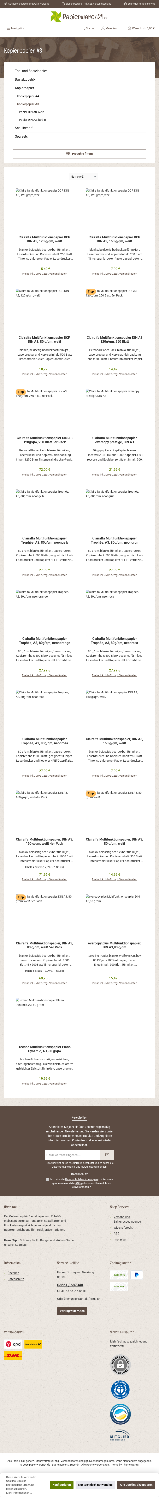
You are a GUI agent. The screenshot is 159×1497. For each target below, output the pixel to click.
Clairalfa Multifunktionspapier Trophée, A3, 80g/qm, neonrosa (114, 641)
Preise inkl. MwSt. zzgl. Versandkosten (44, 273)
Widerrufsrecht (123, 1227)
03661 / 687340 (70, 1285)
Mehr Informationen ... (19, 1492)
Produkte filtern (82, 154)
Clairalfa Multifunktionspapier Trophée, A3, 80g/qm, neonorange (44, 641)
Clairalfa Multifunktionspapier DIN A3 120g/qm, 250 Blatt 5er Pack (44, 440)
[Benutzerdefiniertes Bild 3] (33, 1344)
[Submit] (107, 1155)
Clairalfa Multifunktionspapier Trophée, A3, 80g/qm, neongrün (114, 540)
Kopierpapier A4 (28, 96)
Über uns (13, 1273)
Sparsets (21, 136)
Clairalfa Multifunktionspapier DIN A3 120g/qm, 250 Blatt (114, 340)
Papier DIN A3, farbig (32, 119)
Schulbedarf (24, 128)
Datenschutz (16, 1279)
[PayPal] (136, 1275)
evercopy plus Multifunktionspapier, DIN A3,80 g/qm (114, 945)
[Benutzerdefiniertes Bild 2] (13, 1344)
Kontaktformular (89, 1299)
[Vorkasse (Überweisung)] (119, 1286)
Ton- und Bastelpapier (31, 71)
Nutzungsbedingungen (94, 1166)
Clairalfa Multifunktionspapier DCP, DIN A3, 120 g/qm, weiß (44, 239)
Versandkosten (69, 1460)
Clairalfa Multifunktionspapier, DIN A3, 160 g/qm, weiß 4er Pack (44, 841)
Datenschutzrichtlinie (63, 1166)
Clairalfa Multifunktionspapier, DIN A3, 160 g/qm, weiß (114, 741)
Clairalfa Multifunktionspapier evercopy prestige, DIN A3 (114, 440)
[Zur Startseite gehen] (79, 16)
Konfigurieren (62, 1485)
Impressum (121, 1239)
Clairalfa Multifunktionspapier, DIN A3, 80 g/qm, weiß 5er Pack (44, 945)
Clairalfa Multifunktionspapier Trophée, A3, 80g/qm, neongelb (44, 540)
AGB (78, 1183)
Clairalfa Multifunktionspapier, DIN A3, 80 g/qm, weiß (114, 841)
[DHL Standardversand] (13, 1355)
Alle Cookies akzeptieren (136, 1485)
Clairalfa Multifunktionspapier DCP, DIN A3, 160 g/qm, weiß (114, 239)
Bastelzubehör (25, 79)
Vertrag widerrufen (72, 1311)
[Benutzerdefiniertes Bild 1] (120, 1389)
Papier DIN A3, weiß (31, 112)
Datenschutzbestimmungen (81, 1179)
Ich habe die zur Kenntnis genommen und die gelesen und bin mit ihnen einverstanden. (81, 1183)
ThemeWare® (130, 1464)
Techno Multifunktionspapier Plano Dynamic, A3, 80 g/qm (44, 1049)
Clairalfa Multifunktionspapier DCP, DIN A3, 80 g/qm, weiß (44, 340)
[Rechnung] (119, 1275)
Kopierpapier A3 (28, 104)
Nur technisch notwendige (95, 1485)
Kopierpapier (24, 88)
